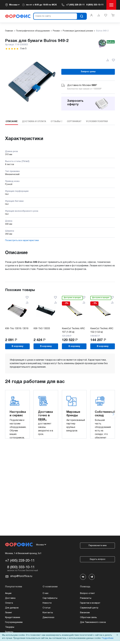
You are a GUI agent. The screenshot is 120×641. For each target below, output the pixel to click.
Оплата (9, 603)
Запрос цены (88, 72)
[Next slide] (113, 414)
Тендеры (9, 627)
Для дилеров (12, 608)
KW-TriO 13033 (42, 329)
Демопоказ (48, 617)
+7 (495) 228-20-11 (75, 5)
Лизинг (8, 613)
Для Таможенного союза (93, 622)
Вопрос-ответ (87, 593)
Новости (47, 603)
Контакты (48, 613)
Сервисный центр (89, 608)
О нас (45, 593)
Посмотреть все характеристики (22, 240)
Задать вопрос (97, 559)
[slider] (12, 48)
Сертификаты (50, 598)
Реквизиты (85, 598)
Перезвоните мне (98, 546)
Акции (8, 593)
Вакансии (85, 613)
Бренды (9, 632)
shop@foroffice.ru (21, 576)
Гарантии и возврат (90, 603)
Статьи (46, 608)
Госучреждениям (14, 622)
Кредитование (12, 617)
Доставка (10, 598)
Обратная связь (88, 617)
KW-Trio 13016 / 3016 (16, 329)
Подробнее (107, 638)
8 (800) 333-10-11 (94, 5)
